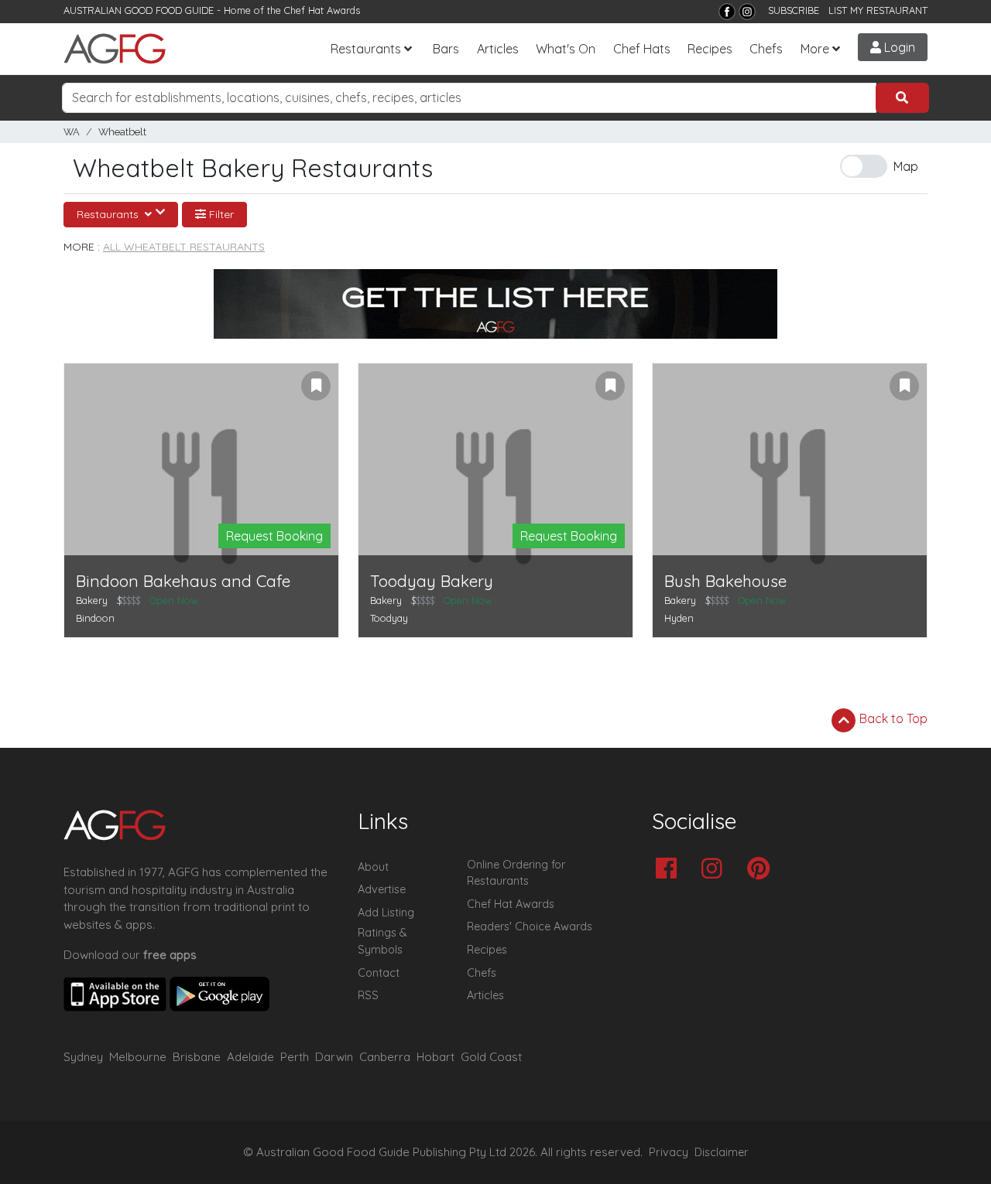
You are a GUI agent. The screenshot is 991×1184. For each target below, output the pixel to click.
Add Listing (386, 913)
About (373, 867)
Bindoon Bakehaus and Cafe (183, 581)
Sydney (83, 1056)
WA (71, 132)
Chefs (766, 48)
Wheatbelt (122, 132)
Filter (220, 214)
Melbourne (137, 1056)
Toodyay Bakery (431, 581)
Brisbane (197, 1056)
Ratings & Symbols (382, 941)
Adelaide (250, 1056)
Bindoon (95, 618)
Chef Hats (641, 48)
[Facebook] (727, 11)
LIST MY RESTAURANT (878, 10)
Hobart (435, 1056)
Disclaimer (721, 1152)
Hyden (679, 618)
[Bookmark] (316, 386)
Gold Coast (491, 1056)
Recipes (710, 48)
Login (898, 47)
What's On (565, 48)
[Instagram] (747, 11)
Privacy (668, 1152)
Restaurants (366, 48)
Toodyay (389, 618)
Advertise (382, 889)
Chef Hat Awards (322, 10)
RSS (368, 995)
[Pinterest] (762, 869)
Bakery (92, 600)
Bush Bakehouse (725, 581)
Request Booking (274, 536)
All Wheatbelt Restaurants (184, 247)
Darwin (334, 1056)
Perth (294, 1056)
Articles (498, 48)
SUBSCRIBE (793, 10)
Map (905, 166)
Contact (378, 973)
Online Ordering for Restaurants (516, 873)
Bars (446, 48)
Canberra (384, 1056)
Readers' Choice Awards (529, 926)
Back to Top (892, 718)
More (815, 48)
